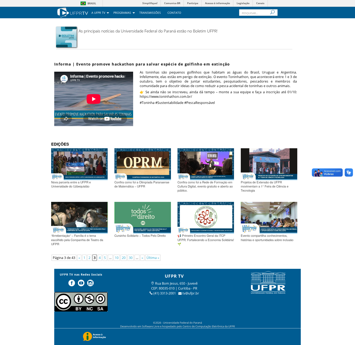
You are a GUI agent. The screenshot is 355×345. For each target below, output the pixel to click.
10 (117, 257)
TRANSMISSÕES (150, 13)
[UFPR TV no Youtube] (81, 284)
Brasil (92, 3)
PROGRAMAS (122, 13)
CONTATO (174, 13)
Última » (152, 257)
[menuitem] (72, 12)
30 (131, 257)
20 (124, 257)
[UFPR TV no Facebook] (72, 284)
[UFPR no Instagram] (90, 284)
